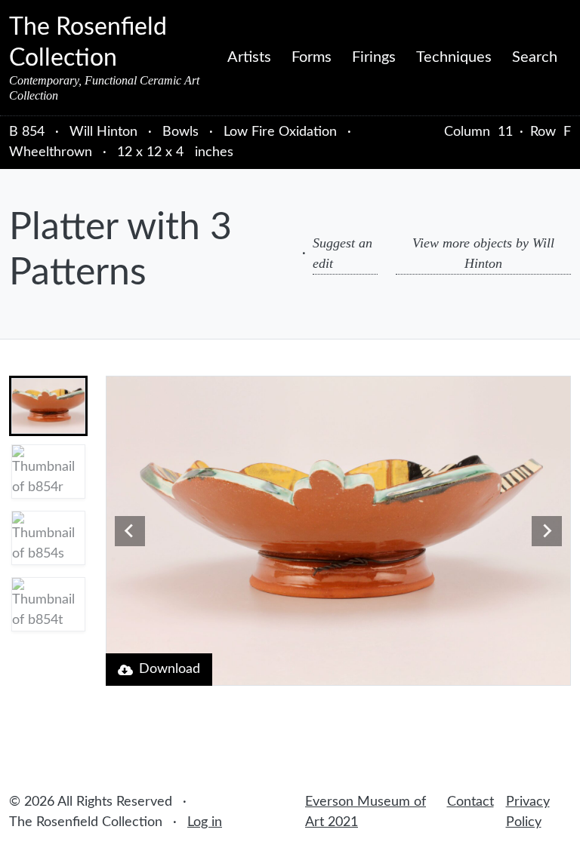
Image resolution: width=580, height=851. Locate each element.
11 (505, 132)
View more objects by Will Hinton (483, 253)
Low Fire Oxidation (280, 132)
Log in (204, 822)
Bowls (180, 132)
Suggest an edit (342, 253)
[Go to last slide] (130, 531)
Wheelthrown (50, 152)
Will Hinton (105, 132)
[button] (48, 406)
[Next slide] (547, 531)
